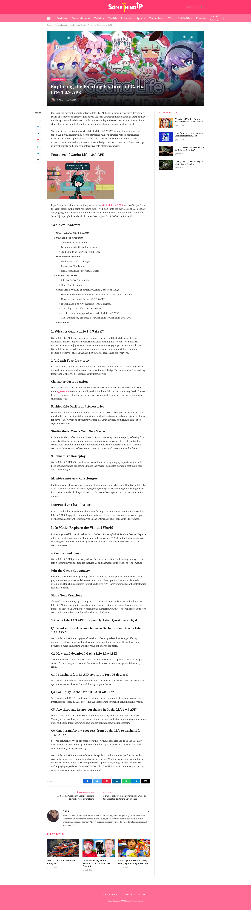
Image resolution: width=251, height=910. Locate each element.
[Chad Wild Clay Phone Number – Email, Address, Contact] (98, 848)
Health (112, 18)
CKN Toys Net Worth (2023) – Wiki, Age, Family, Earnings (133, 862)
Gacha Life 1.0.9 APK (112, 205)
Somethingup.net (115, 901)
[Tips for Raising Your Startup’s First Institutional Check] (166, 137)
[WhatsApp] (38, 146)
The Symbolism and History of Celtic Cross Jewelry (189, 163)
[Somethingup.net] (125, 7)
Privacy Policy (111, 894)
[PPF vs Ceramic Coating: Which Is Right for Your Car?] (166, 151)
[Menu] (48, 18)
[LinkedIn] (38, 133)
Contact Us (129, 894)
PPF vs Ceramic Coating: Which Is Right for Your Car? (189, 148)
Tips (170, 18)
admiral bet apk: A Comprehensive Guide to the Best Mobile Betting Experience (124, 797)
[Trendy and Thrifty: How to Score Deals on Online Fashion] (166, 123)
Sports (141, 18)
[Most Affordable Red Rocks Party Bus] (63, 848)
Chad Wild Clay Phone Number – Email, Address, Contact (96, 863)
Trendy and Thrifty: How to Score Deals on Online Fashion (189, 120)
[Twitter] (38, 126)
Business (62, 18)
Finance (201, 18)
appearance (62, 391)
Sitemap (143, 894)
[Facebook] (38, 120)
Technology (156, 18)
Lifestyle (126, 18)
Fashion (99, 18)
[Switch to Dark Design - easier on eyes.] (223, 18)
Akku (61, 100)
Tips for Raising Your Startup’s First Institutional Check (189, 134)
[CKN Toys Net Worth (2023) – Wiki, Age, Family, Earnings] (134, 848)
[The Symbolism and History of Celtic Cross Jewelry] (166, 165)
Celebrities (185, 18)
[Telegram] (38, 153)
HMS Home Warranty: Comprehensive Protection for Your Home (75, 797)
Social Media (214, 18)
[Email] (38, 160)
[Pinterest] (38, 140)
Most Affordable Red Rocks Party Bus (62, 862)
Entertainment (81, 18)
